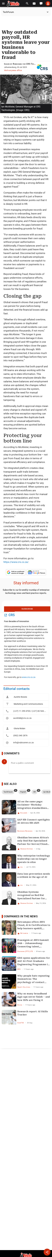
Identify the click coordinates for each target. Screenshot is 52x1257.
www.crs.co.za (28, 677)
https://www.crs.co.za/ (15, 562)
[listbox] (26, 708)
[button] (3, 3)
